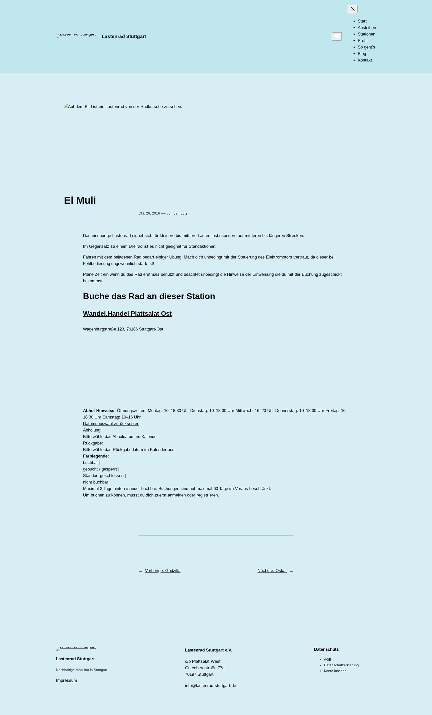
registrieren (207, 495)
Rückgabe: (93, 443)
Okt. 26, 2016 (149, 213)
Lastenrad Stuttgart (124, 36)
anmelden (177, 495)
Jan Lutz (180, 213)
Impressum (66, 680)
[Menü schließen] (353, 9)
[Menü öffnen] (337, 36)
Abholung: (92, 430)
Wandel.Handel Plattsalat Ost (127, 313)
